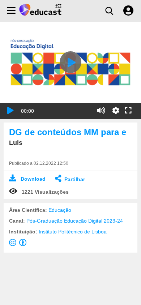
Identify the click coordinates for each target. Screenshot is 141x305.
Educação (59, 210)
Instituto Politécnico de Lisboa (73, 232)
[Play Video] (70, 62)
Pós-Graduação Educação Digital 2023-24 (74, 221)
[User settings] (128, 10)
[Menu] (11, 11)
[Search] (109, 11)
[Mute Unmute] (101, 110)
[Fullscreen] (128, 111)
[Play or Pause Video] (10, 110)
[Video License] (19, 244)
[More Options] (115, 110)
